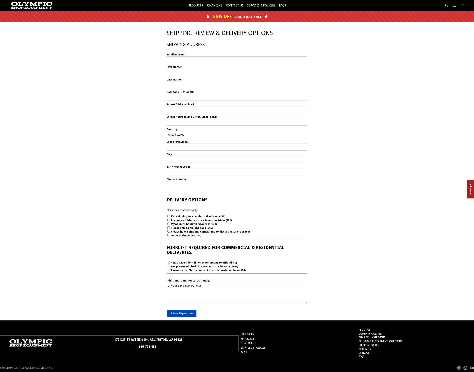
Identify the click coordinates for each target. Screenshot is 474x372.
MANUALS (364, 352)
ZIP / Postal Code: (178, 166)
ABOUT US (364, 329)
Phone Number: (177, 179)
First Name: (174, 67)
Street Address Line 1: (181, 104)
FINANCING (247, 338)
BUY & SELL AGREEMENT (372, 337)
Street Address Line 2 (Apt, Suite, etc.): (192, 116)
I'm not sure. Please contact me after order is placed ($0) (208, 270)
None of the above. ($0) (185, 235)
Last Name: (174, 79)
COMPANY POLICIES (370, 333)
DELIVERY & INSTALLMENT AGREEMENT (381, 341)
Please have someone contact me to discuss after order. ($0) (210, 231)
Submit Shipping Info (181, 313)
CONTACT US (248, 343)
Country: (172, 129)
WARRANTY (365, 348)
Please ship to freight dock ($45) (191, 228)
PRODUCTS (247, 334)
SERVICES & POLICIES (253, 347)
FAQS (244, 352)
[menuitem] (195, 5)
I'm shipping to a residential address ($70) (197, 216)
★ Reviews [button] (471, 189)
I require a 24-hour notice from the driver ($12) (201, 220)
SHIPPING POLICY (369, 345)
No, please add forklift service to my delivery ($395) (204, 266)
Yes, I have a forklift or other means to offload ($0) (204, 262)
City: (170, 154)
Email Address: (176, 54)
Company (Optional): (180, 92)
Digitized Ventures (44, 368)
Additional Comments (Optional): (188, 280)
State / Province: (177, 142)
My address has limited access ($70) (193, 224)
